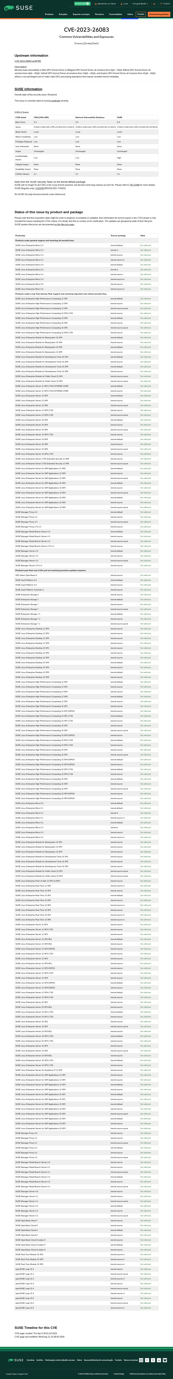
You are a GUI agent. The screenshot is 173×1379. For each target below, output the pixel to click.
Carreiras (30, 1360)
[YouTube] (141, 1360)
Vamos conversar (131, 1360)
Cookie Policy (161, 1374)
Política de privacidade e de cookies (141, 1374)
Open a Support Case (20, 1374)
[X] (153, 1360)
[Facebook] (147, 1360)
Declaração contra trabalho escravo (60, 1360)
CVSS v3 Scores (22, 112)
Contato (140, 14)
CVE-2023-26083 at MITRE (28, 61)
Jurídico (39, 1360)
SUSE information (28, 89)
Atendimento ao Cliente (107, 4)
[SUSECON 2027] (82, 4)
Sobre (79, 1360)
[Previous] (79, 43)
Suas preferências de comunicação (98, 1360)
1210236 (39, 188)
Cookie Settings (119, 1374)
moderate (55, 101)
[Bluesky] (165, 1360)
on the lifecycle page (64, 224)
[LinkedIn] (159, 1360)
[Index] (88, 43)
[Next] (96, 43)
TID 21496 (134, 185)
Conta (125, 4)
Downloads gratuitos (159, 14)
